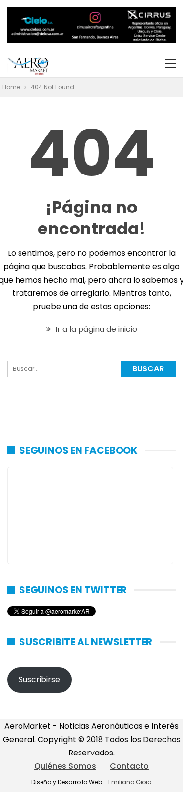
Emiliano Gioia (130, 782)
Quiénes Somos (65, 766)
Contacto (129, 766)
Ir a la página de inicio (95, 329)
